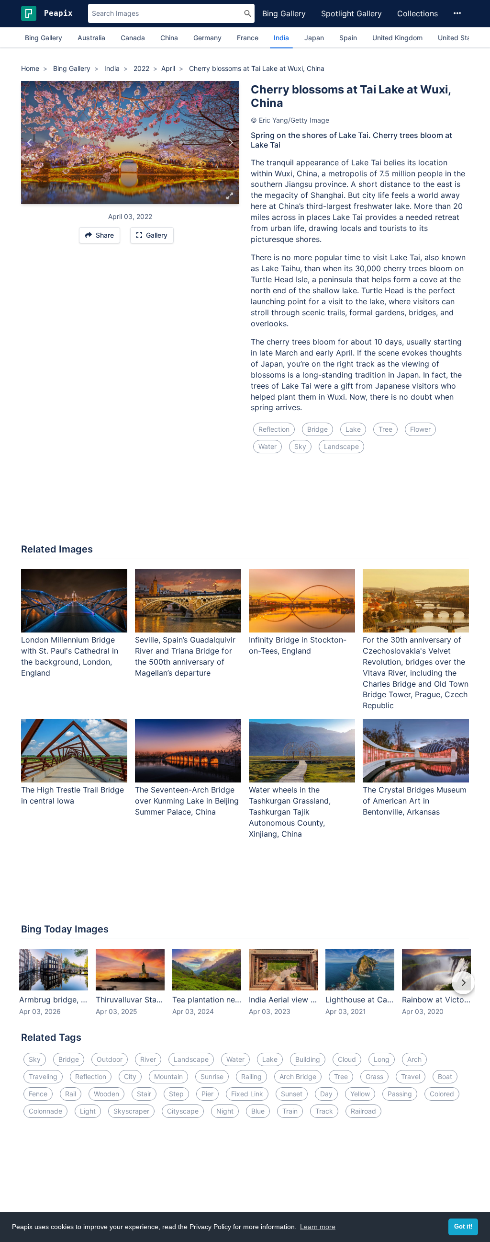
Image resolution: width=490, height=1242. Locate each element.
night (225, 1111)
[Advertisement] (245, 504)
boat (445, 1076)
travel (410, 1076)
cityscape (183, 1111)
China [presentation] (169, 38)
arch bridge (297, 1076)
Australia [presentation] (91, 38)
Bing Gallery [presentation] (43, 38)
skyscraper (131, 1111)
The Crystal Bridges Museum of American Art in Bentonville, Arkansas (415, 800)
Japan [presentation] (314, 38)
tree (385, 429)
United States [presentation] (459, 38)
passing (400, 1094)
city (130, 1076)
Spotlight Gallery (351, 13)
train (290, 1111)
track (324, 1111)
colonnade (45, 1111)
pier (207, 1094)
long (382, 1059)
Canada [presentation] (133, 38)
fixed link (247, 1094)
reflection (274, 429)
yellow (360, 1094)
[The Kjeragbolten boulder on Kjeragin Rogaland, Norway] (230, 142)
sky (300, 446)
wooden (106, 1094)
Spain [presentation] (348, 38)
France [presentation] (247, 38)
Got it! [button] (463, 1226)
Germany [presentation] (207, 38)
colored (442, 1094)
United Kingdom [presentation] (397, 38)
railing (251, 1076)
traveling (43, 1076)
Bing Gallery (284, 13)
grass (374, 1076)
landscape (341, 446)
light (88, 1111)
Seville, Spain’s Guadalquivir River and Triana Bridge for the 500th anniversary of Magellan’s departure (185, 656)
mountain (168, 1076)
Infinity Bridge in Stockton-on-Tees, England (297, 645)
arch (414, 1059)
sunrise (211, 1076)
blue (258, 1111)
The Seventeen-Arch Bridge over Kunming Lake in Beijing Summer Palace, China (187, 800)
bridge (317, 429)
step (176, 1094)
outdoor (109, 1059)
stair (144, 1094)
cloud (347, 1059)
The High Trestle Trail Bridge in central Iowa (72, 795)
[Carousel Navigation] (245, 989)
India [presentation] (281, 38)
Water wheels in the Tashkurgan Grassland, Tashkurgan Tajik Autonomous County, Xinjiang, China (290, 811)
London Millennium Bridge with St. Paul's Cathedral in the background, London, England (69, 656)
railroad (363, 1111)
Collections (417, 13)
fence (38, 1094)
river (148, 1059)
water (267, 446)
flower (420, 429)
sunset (291, 1094)
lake (353, 429)
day (326, 1094)
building (307, 1059)
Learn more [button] (317, 1226)
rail (70, 1094)
